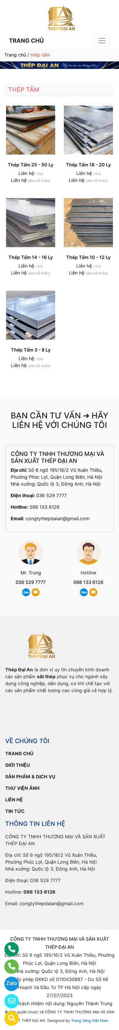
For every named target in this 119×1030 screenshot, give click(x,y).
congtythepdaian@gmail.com (58, 518)
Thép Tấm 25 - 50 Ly (30, 165)
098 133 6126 (44, 507)
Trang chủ (15, 55)
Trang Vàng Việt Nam (89, 1020)
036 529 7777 (51, 495)
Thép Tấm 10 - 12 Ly (88, 257)
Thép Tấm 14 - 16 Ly (30, 257)
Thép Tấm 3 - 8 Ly (31, 350)
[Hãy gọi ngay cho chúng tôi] (8, 966)
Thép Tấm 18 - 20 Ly (88, 165)
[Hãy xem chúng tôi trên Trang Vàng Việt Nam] (8, 1018)
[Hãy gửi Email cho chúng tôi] (8, 1001)
